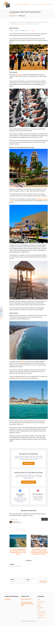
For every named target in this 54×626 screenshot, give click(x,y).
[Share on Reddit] (1, 318)
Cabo (38, 599)
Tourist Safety (23, 530)
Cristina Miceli (13, 13)
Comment (12, 564)
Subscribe (45, 519)
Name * (13, 579)
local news (18, 74)
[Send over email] (1, 315)
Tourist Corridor (40, 617)
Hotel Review (40, 607)
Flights (38, 605)
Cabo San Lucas (40, 601)
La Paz (38, 609)
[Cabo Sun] (7, 4)
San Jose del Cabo (41, 613)
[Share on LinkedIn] (1, 313)
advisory (24, 361)
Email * (28, 579)
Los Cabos (12, 530)
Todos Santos (40, 615)
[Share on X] (1, 310)
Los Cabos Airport (41, 611)
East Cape (39, 603)
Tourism (17, 530)
